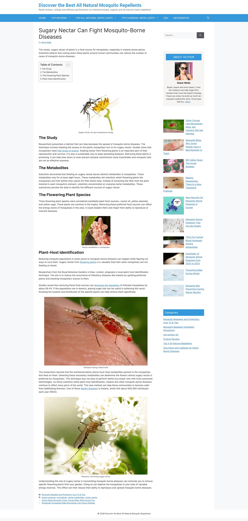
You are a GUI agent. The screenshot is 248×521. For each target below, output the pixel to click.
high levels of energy (68, 150)
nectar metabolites (76, 497)
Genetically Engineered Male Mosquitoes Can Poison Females (68, 503)
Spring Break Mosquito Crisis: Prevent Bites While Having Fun (68, 500)
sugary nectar (91, 497)
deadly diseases (89, 388)
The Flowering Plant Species (55, 75)
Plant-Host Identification (54, 79)
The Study (47, 69)
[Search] (200, 35)
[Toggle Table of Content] (67, 65)
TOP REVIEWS (59, 17)
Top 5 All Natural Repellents (177, 343)
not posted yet (170, 334)
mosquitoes (62, 497)
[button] (208, 18)
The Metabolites (50, 72)
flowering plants (88, 262)
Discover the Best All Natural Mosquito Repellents (90, 5)
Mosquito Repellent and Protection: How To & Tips (63, 494)
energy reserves (49, 497)
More (187, 102)
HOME (42, 17)
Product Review (171, 339)
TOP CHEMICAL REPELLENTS (138, 17)
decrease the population (106, 285)
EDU (166, 17)
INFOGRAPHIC (181, 17)
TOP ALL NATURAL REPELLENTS (94, 17)
